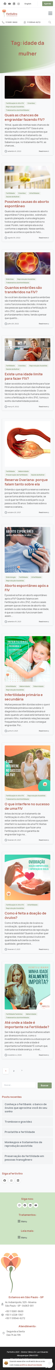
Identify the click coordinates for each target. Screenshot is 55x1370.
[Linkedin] (30, 1205)
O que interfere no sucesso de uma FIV (27, 806)
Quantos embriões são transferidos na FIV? (23, 289)
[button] (22, 1221)
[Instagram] (18, 3)
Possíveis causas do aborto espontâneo (27, 203)
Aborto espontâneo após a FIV (26, 587)
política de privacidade (31, 1365)
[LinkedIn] (14, 3)
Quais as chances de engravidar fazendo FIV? (25, 117)
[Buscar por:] (19, 1085)
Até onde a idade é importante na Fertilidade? (27, 1024)
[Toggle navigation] (50, 13)
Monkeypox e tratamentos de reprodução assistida (23, 1144)
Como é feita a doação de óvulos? (25, 915)
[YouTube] (9, 3)
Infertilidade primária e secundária (24, 696)
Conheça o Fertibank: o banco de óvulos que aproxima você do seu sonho (26, 1107)
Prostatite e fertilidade (20, 1132)
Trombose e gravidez (18, 1121)
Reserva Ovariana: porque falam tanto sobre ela (26, 481)
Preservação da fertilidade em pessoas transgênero (24, 1157)
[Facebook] (5, 3)
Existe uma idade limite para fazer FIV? (24, 376)
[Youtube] (35, 1205)
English (28, 4)
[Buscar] (50, 22)
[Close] (49, 1363)
